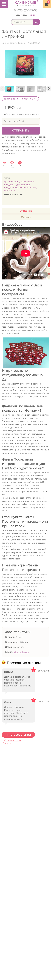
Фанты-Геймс (21, 652)
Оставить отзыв (12, 740)
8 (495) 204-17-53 (25, 10)
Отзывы (26, 217)
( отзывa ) (7, 743)
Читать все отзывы (18, 734)
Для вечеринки (28, 181)
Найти (36, 22)
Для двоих (9, 184)
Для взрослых (23, 184)
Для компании (11, 181)
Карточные (9, 190)
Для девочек (10, 187)
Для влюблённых (27, 187)
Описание (26, 210)
